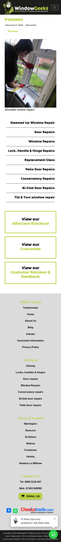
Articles (30, 334)
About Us (30, 321)
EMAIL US (33, 496)
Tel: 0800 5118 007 (30, 481)
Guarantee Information (30, 340)
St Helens (30, 437)
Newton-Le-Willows (30, 463)
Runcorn (30, 430)
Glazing (30, 365)
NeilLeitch (31, 25)
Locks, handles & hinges (30, 372)
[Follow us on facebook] (8, 511)
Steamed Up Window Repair (32, 123)
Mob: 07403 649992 (30, 488)
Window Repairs (42, 141)
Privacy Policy (30, 347)
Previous (13, 31)
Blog (30, 327)
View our (30, 221)
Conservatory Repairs (38, 179)
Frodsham (30, 450)
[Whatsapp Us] (15, 510)
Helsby (30, 456)
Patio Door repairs (30, 405)
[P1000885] (30, 72)
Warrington (30, 423)
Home (30, 314)
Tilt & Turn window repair (34, 197)
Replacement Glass (40, 160)
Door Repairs (44, 132)
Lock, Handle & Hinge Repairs (31, 151)
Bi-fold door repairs (30, 398)
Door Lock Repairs (28, 539)
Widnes (30, 443)
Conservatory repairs (30, 392)
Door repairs (30, 379)
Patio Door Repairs (40, 169)
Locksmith (41, 539)
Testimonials (30, 307)
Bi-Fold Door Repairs (38, 188)
